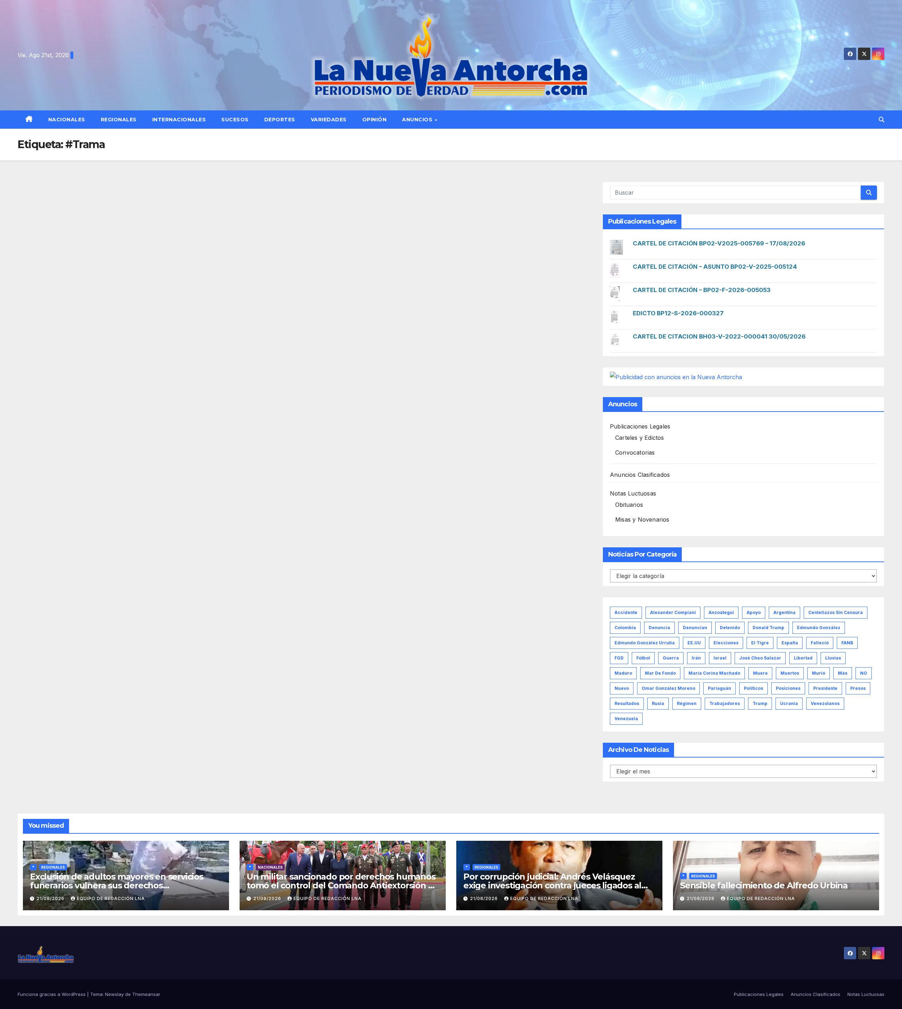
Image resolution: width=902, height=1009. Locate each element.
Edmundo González (818, 627)
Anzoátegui (721, 612)
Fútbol (643, 658)
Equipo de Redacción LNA (111, 898)
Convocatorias (635, 452)
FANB (847, 642)
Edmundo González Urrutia (644, 642)
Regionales (119, 119)
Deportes (279, 119)
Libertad (803, 658)
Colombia (625, 627)
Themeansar (146, 994)
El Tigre (760, 642)
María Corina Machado (714, 673)
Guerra (671, 658)
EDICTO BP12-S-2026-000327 (678, 313)
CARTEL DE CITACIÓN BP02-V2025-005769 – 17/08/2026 (719, 243)
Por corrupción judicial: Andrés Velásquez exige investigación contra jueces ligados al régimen (552, 885)
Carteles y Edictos (639, 437)
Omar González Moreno (668, 688)
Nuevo (621, 688)
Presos (858, 688)
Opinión (374, 119)
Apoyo (754, 612)
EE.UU (694, 642)
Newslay (114, 994)
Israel (720, 658)
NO (863, 673)
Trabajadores (724, 703)
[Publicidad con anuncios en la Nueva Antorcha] (676, 376)
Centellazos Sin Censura (835, 612)
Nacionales (66, 119)
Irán (696, 658)
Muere (760, 673)
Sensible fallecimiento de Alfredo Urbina (764, 885)
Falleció (820, 642)
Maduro (623, 673)
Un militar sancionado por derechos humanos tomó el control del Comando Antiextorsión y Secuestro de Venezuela (341, 885)
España (789, 642)
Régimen (687, 703)
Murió (818, 673)
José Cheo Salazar (760, 658)
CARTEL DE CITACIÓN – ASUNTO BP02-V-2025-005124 (715, 266)
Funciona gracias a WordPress (52, 994)
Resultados (626, 703)
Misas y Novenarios (642, 519)
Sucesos (235, 119)
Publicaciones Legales (640, 426)
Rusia (658, 703)
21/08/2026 (51, 898)
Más (842, 673)
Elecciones (726, 642)
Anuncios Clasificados (640, 474)
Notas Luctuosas (633, 493)
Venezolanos (825, 703)
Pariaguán (719, 688)
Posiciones (788, 688)
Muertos (789, 673)
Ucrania (789, 703)
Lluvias (833, 658)
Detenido (730, 627)
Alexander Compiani (673, 612)
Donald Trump (768, 627)
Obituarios (629, 504)
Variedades (329, 119)
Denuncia (659, 627)
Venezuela (626, 718)
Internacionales (179, 119)
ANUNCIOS (418, 119)
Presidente (825, 688)
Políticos (753, 688)
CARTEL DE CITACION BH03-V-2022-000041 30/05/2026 (719, 336)
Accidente (625, 612)
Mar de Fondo (660, 673)
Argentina (784, 612)
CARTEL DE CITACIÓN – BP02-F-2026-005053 (702, 289)
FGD (619, 658)
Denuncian (695, 627)
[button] (881, 119)
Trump (760, 703)
